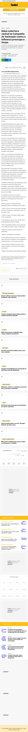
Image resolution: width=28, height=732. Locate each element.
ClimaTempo (24, 451)
